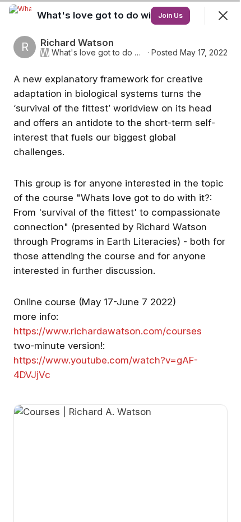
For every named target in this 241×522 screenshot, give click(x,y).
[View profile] (20, 15)
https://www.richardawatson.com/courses (107, 331)
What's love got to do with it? (98, 52)
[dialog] (120, 261)
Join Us (170, 15)
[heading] (106, 15)
